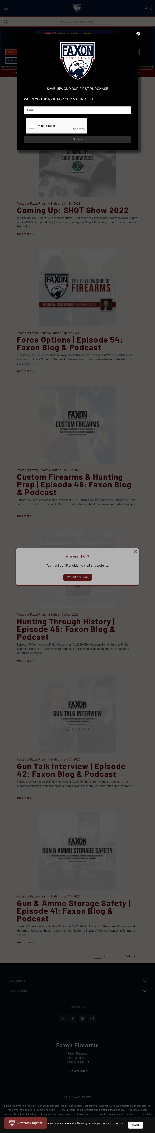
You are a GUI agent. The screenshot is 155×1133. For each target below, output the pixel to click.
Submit (77, 139)
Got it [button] (135, 1125)
